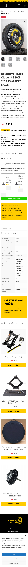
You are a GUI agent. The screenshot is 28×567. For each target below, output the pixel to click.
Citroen (18, 10)
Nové (17, 279)
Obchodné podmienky (13, 529)
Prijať (14, 554)
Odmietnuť (14, 559)
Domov (4, 10)
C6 (22, 10)
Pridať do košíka (14, 198)
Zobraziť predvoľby (14, 563)
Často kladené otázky (13, 531)
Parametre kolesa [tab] (6, 228)
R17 (17, 248)
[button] (25, 535)
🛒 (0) (25, 6)
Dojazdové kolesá (11, 10)
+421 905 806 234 (22, 1)
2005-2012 (14, 139)
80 (17, 251)
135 (17, 241)
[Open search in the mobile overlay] (25, 4)
